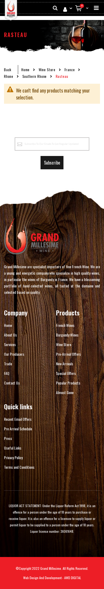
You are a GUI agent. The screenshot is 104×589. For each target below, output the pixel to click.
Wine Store (47, 69)
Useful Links (12, 448)
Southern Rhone (34, 76)
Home (25, 69)
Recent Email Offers (17, 419)
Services (10, 344)
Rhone (8, 76)
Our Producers (14, 354)
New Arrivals (64, 363)
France (70, 69)
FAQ (6, 373)
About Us (10, 335)
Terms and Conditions (19, 467)
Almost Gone (65, 392)
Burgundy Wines (67, 335)
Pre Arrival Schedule (18, 428)
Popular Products (68, 383)
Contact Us (12, 383)
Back (7, 69)
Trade (8, 363)
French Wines (65, 325)
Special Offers (66, 373)
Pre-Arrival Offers (68, 354)
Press (8, 438)
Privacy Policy (13, 457)
